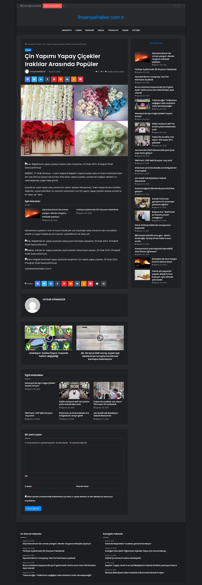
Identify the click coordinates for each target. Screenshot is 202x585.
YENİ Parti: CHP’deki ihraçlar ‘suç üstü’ (38, 414)
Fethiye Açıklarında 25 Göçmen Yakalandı (97, 209)
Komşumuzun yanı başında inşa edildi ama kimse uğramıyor (154, 250)
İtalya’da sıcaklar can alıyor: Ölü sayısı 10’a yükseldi (108, 403)
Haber (78, 30)
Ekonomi (89, 30)
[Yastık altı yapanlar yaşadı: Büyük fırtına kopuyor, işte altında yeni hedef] (142, 275)
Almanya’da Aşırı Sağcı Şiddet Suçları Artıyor (40, 384)
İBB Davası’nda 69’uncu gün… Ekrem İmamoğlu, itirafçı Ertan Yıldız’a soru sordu (153, 238)
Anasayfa (67, 30)
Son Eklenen (156, 43)
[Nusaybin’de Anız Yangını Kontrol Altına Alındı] (142, 263)
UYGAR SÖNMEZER (37, 72)
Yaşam (125, 30)
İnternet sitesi (82, 486)
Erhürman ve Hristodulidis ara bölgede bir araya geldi (74, 414)
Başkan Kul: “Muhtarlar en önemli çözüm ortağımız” (163, 215)
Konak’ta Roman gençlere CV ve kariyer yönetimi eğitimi (163, 201)
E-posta (29, 486)
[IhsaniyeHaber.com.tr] (101, 17)
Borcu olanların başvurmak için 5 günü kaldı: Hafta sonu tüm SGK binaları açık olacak (154, 90)
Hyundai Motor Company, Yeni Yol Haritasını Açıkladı (85, 6)
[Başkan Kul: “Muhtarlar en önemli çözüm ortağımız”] (142, 216)
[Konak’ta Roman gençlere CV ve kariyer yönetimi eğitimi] (142, 202)
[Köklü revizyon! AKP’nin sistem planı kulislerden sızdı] (74, 390)
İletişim (136, 30)
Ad (27, 476)
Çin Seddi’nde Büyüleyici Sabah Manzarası (106, 414)
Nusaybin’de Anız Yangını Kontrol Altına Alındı (164, 260)
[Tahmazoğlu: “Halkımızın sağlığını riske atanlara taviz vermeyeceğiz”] (142, 104)
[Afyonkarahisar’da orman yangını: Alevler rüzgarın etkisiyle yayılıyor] (32, 213)
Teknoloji (113, 30)
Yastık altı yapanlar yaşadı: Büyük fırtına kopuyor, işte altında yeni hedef (162, 275)
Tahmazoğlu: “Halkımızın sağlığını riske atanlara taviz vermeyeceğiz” (164, 103)
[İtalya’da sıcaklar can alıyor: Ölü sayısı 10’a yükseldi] (109, 390)
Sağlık (101, 30)
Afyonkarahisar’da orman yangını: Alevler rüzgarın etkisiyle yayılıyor (55, 213)
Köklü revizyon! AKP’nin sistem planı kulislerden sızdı (74, 403)
